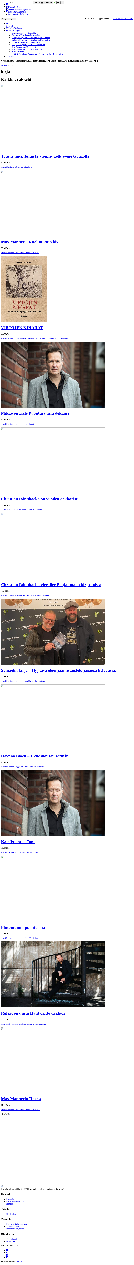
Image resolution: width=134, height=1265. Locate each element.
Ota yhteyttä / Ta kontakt (18, 14)
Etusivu (4, 65)
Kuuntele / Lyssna (15, 7)
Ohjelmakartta (12, 1214)
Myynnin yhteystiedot (15, 1229)
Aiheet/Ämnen (18, 52)
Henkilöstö (10, 1241)
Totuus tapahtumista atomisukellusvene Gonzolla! (46, 156)
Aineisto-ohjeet (12, 1226)
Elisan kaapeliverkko (15, 1201)
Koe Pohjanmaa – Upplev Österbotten (27, 49)
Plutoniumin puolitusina (23, 927)
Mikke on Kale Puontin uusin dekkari (35, 413)
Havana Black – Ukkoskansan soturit (34, 756)
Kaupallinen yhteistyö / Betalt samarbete (28, 45)
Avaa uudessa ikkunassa (123, 19)
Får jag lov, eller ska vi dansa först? (26, 42)
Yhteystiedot (11, 1239)
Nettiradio (10, 1204)
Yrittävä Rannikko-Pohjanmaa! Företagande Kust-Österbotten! (37, 54)
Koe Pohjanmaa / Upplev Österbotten (27, 47)
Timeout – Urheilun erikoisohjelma (26, 35)
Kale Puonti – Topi (18, 841)
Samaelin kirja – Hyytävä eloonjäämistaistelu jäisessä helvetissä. (58, 670)
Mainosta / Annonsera (17, 12)
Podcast (9, 26)
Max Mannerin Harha (21, 1098)
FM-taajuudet (11, 1199)
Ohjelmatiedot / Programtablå (20, 9)
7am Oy (19, 1262)
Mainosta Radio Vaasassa (16, 1224)
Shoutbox (10, 56)
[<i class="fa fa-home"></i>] (7, 23)
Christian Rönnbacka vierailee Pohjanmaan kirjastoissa (51, 584)
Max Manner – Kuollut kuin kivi (30, 241)
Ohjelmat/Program (13, 30)
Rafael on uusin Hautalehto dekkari (33, 1013)
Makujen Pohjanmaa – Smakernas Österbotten (31, 37)
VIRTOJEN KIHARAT (22, 327)
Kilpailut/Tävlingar (14, 28)
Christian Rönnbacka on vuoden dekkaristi (40, 498)
